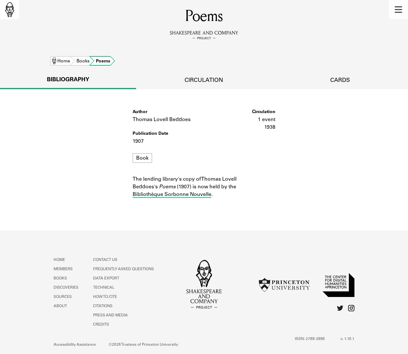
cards (340, 80)
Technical (103, 288)
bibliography (68, 80)
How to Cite (105, 297)
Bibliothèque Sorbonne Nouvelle (172, 194)
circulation (204, 80)
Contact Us (105, 260)
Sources (63, 297)
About (60, 306)
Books (83, 61)
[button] (398, 9)
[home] (9, 9)
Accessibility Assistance (75, 345)
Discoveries (66, 288)
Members (63, 269)
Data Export (106, 278)
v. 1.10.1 (347, 339)
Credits (101, 325)
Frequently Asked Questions (123, 269)
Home (63, 61)
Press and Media (110, 315)
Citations (103, 306)
